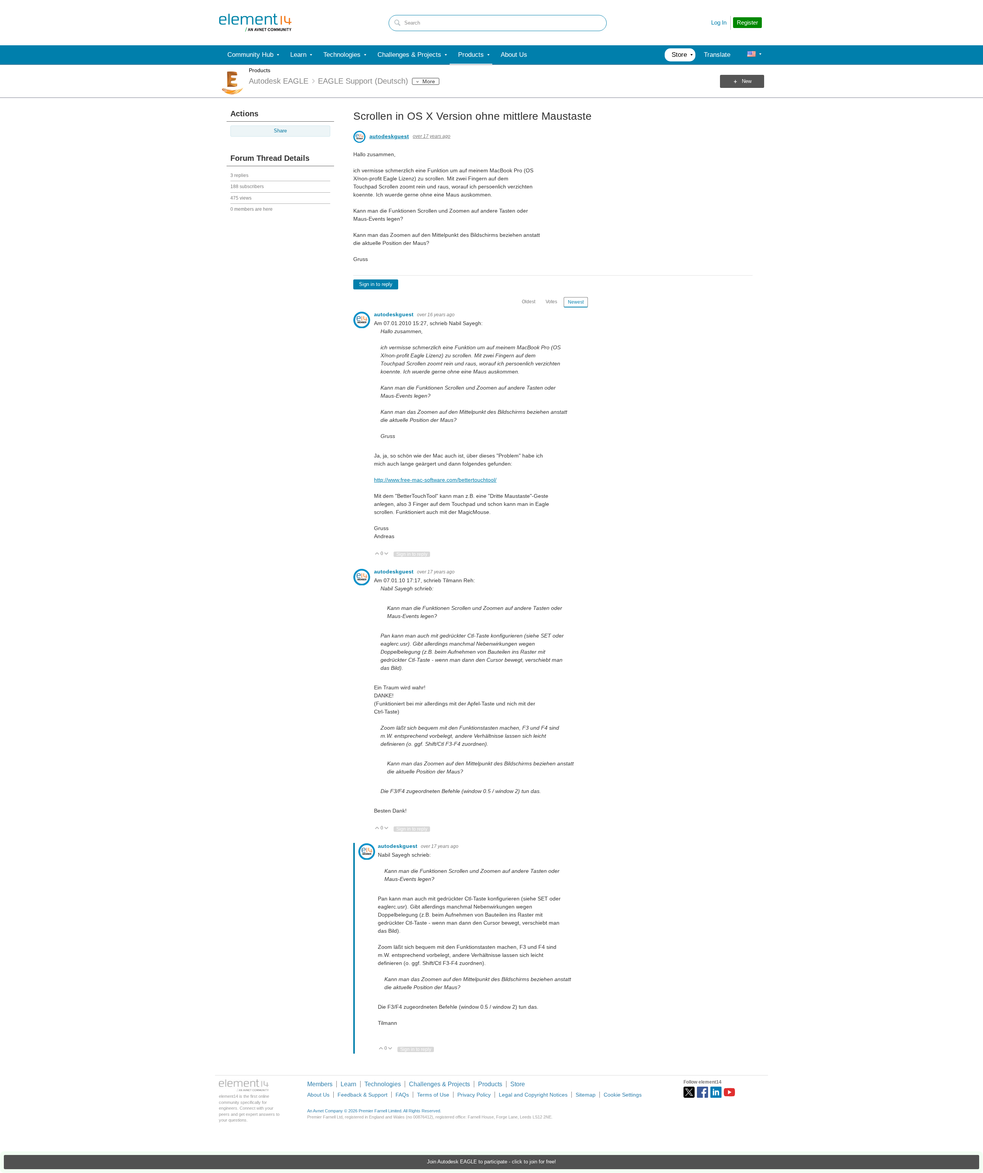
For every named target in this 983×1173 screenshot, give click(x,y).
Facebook (702, 1092)
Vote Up (377, 554)
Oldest (528, 301)
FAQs (402, 1095)
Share (280, 131)
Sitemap (586, 1095)
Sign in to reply (375, 284)
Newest (576, 302)
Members (320, 1084)
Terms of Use (433, 1095)
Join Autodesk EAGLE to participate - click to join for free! (491, 1162)
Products (259, 70)
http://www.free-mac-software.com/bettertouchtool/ (435, 480)
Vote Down (386, 554)
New (746, 81)
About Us (318, 1095)
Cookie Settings (623, 1095)
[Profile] (751, 54)
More (428, 81)
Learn (348, 1084)
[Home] (255, 22)
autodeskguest (389, 136)
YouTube (729, 1092)
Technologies (382, 1084)
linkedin (716, 1092)
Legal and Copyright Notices (533, 1095)
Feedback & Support (362, 1095)
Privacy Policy (474, 1095)
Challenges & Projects (439, 1084)
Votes (551, 301)
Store (517, 1084)
